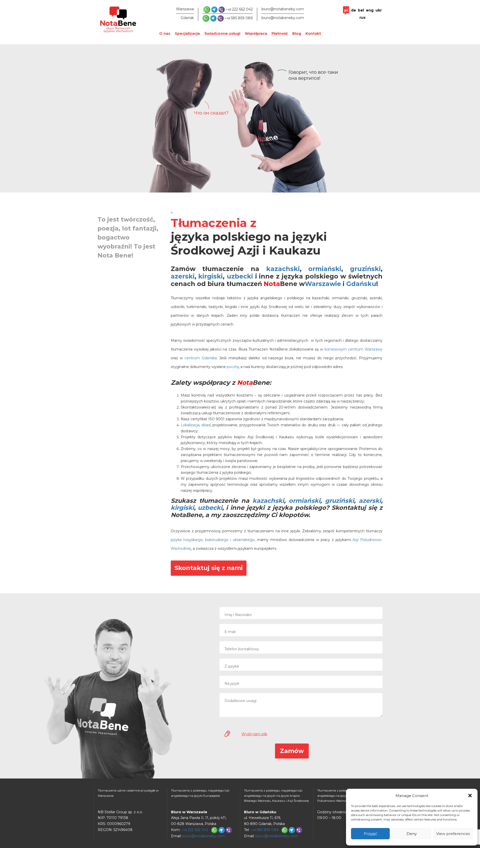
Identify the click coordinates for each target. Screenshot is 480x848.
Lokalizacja (190, 425)
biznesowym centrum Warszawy (353, 349)
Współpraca (256, 33)
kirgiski (210, 276)
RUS (363, 17)
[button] (470, 795)
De (353, 10)
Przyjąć (370, 833)
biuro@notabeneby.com (283, 9)
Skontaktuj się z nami (208, 568)
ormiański (324, 268)
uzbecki (240, 276)
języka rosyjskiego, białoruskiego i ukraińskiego (212, 540)
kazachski (283, 268)
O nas (164, 33)
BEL (361, 10)
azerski (182, 276)
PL (346, 10)
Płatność (280, 33)
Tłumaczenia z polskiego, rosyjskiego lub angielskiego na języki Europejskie (200, 792)
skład (206, 425)
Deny (411, 833)
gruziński (365, 268)
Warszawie (323, 284)
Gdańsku (361, 284)
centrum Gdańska (200, 358)
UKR (379, 10)
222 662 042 (239, 9)
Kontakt (313, 33)
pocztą (233, 366)
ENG (370, 10)
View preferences (453, 833)
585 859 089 (239, 18)
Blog (296, 33)
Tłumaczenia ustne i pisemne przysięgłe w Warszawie (128, 792)
